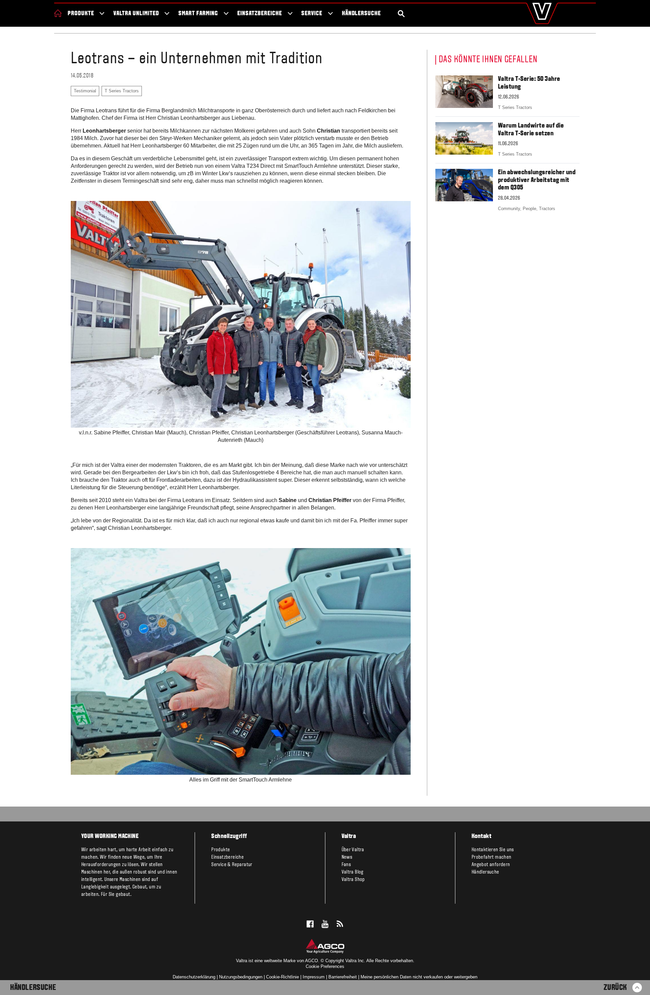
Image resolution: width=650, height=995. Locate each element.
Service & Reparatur (232, 864)
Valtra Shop (353, 879)
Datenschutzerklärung (194, 976)
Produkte (81, 14)
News (347, 857)
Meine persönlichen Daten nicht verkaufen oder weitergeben (419, 976)
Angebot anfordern (491, 864)
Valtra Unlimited (136, 14)
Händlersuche (361, 14)
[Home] (58, 13)
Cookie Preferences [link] (325, 966)
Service (311, 14)
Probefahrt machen (492, 857)
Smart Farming (198, 14)
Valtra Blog (353, 872)
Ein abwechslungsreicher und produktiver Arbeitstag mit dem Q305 (537, 180)
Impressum (314, 976)
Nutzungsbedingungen (240, 976)
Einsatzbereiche (259, 14)
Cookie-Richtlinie (282, 976)
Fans (346, 864)
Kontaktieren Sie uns (493, 849)
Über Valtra (353, 849)
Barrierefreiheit (342, 976)
